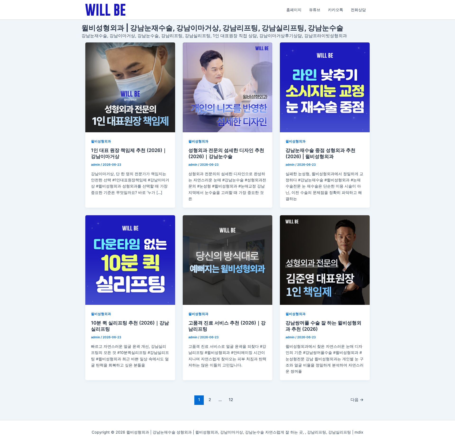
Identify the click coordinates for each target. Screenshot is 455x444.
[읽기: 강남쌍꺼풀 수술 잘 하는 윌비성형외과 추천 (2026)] (325, 260)
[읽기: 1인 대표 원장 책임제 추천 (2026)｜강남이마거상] (130, 87)
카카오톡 (335, 9)
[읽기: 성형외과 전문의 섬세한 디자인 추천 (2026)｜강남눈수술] (228, 87)
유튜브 (314, 9)
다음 (357, 399)
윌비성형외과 (101, 141)
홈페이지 (293, 9)
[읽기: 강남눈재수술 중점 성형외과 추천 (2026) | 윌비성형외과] (325, 87)
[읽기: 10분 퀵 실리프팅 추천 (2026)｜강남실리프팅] (130, 260)
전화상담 (358, 9)
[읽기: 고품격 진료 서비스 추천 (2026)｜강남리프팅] (228, 260)
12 (231, 399)
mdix (359, 432)
